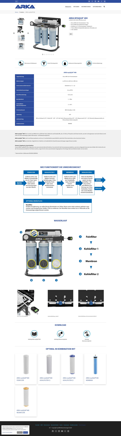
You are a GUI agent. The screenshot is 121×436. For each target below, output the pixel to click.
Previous (14, 33)
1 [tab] (42, 54)
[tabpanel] (48, 34)
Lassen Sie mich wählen (7, 432)
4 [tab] (49, 54)
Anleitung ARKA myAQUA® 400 (34, 339)
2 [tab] (45, 54)
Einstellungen (82, 425)
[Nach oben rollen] (118, 433)
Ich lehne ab (19, 432)
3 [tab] (47, 54)
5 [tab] (51, 54)
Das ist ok (25, 432)
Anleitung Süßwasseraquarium (60, 339)
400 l (71, 34)
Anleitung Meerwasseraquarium (86, 340)
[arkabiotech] (25, 6)
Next (28, 33)
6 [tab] (53, 54)
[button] (16, 1)
